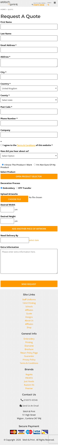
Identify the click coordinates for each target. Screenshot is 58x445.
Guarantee (29, 356)
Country (5, 83)
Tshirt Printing (29, 303)
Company (5, 130)
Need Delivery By (9, 235)
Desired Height (8, 216)
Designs (29, 317)
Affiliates (29, 310)
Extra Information (10, 247)
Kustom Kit (29, 384)
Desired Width (8, 204)
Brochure (29, 349)
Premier (29, 388)
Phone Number (8, 118)
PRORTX (29, 378)
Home (3, 9)
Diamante (29, 345)
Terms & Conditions (26, 145)
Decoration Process (10, 183)
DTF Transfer (24, 188)
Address (5, 56)
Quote (29, 313)
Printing (29, 342)
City (3, 72)
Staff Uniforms (29, 299)
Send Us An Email (31, 405)
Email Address (8, 45)
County (4, 95)
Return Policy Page (29, 352)
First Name (6, 22)
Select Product (8, 171)
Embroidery (8, 188)
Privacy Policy (29, 359)
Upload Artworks (9, 194)
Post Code (6, 107)
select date (34, 240)
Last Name (6, 33)
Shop (29, 327)
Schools (29, 306)
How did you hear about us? (15, 151)
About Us (29, 320)
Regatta (29, 374)
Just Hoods (29, 381)
